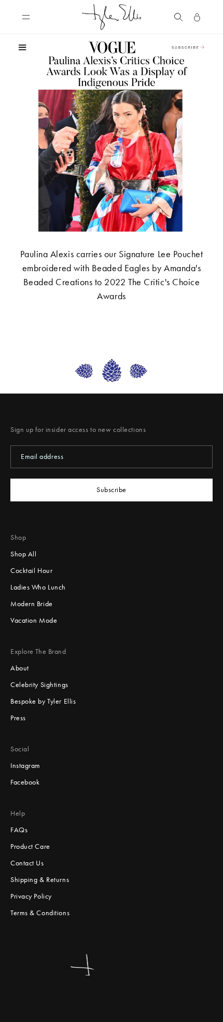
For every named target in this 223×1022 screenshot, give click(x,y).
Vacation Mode (33, 620)
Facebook (24, 782)
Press (18, 717)
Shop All (23, 554)
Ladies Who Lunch (38, 587)
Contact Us (27, 863)
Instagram (25, 765)
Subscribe (111, 489)
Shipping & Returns (39, 879)
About (19, 668)
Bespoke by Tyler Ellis (43, 701)
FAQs (18, 829)
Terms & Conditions (39, 912)
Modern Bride (31, 603)
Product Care (30, 846)
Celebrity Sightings (39, 684)
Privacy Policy (31, 896)
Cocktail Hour (31, 570)
